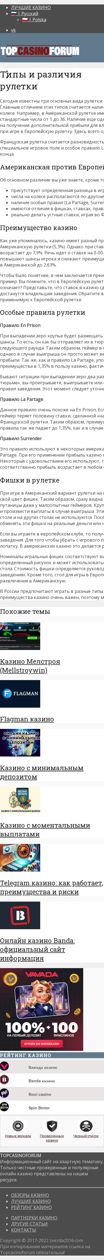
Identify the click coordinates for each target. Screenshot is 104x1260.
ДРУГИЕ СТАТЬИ (29, 1224)
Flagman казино (27, 719)
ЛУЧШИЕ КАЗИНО (31, 7)
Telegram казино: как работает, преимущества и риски (51, 887)
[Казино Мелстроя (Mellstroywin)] (20, 648)
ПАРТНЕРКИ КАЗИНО (34, 1218)
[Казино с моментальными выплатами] (20, 812)
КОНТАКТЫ (23, 1230)
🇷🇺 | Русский (24, 13)
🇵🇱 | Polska (34, 20)
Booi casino (40, 1094)
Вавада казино (43, 1067)
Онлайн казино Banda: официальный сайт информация (37, 949)
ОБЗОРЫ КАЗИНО (30, 1195)
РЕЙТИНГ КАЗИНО (31, 1207)
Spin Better (39, 1107)
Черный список (86, 1135)
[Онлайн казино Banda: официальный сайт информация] (20, 928)
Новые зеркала (18, 1135)
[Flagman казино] (20, 706)
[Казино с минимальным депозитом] (20, 755)
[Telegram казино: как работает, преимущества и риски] (20, 870)
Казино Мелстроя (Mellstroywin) (30, 666)
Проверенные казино (52, 1137)
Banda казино (42, 1080)
